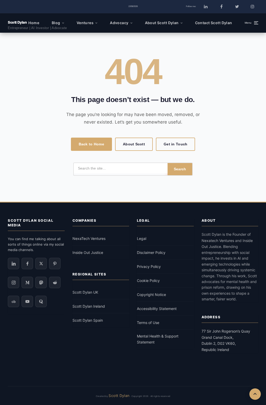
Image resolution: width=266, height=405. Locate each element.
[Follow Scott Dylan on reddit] (55, 282)
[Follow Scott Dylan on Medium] (27, 282)
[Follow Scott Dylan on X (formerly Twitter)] (237, 6)
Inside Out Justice (87, 252)
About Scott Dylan (162, 23)
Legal (141, 238)
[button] (251, 22)
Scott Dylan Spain (87, 320)
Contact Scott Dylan (213, 23)
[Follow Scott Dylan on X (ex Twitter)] (41, 263)
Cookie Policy (148, 280)
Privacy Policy (149, 266)
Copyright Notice (151, 294)
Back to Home (91, 144)
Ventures (85, 23)
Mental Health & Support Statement (157, 339)
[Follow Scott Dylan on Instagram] (252, 6)
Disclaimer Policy (151, 252)
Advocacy (119, 23)
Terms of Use (148, 322)
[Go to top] (255, 394)
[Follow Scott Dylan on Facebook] (221, 6)
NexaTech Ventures (88, 238)
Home (33, 23)
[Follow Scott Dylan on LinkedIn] (205, 6)
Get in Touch (175, 144)
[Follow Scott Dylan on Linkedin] (13, 263)
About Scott (134, 144)
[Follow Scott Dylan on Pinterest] (55, 263)
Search (180, 169)
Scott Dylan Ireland (88, 306)
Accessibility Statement (157, 308)
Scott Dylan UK (85, 292)
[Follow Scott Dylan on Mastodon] (41, 282)
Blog (56, 23)
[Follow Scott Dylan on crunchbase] (13, 301)
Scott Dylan (17, 22)
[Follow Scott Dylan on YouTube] (27, 301)
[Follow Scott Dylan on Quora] (41, 301)
